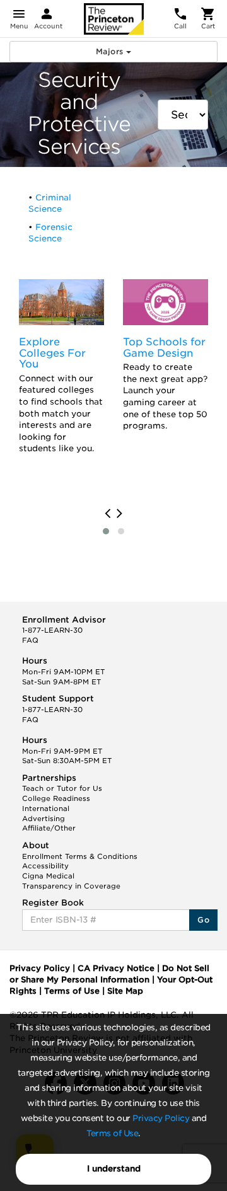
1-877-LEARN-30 (52, 630)
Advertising (43, 818)
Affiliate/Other (49, 828)
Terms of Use (112, 1133)
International (45, 808)
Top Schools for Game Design (164, 347)
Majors (111, 51)
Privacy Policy (160, 1118)
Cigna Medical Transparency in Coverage (71, 881)
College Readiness (56, 798)
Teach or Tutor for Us (62, 788)
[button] (106, 531)
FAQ (30, 640)
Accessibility (45, 865)
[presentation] (107, 513)
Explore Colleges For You (52, 353)
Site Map (125, 991)
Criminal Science (49, 203)
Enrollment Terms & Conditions (79, 856)
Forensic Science (50, 233)
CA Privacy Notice (116, 968)
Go (203, 919)
